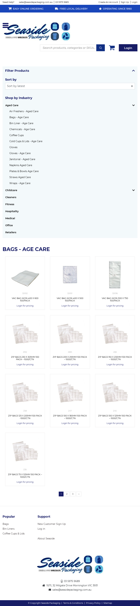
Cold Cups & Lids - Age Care (25, 141)
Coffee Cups (16, 135)
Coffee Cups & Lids (14, 533)
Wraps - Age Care (19, 183)
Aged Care (11, 105)
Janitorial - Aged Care (22, 159)
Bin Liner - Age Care (21, 123)
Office (9, 225)
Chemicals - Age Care (22, 129)
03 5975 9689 (62, 2)
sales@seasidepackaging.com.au (36, 2)
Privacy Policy (93, 603)
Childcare (11, 190)
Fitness (9, 204)
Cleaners (10, 197)
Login (134, 2)
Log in (41, 528)
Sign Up (125, 2)
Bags (6, 524)
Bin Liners (9, 528)
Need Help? (8, 2)
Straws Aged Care (20, 177)
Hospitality (12, 211)
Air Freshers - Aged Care (23, 111)
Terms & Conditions (73, 603)
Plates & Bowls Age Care (24, 171)
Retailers (10, 232)
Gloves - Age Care (20, 153)
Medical (10, 218)
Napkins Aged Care (20, 165)
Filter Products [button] (17, 71)
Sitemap (107, 603)
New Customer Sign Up (52, 524)
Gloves (13, 147)
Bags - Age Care (19, 117)
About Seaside (46, 538)
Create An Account (108, 2)
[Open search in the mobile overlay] (72, 47)
